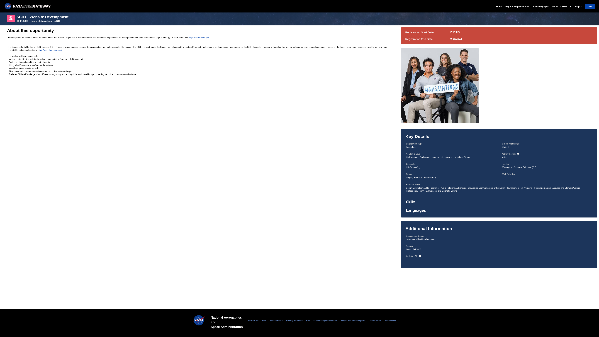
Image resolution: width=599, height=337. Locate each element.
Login (589, 6)
